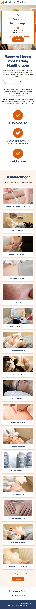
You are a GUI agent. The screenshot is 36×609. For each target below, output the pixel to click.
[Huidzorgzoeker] (13, 2)
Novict (30, 605)
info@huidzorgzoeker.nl (19, 595)
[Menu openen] (5, 604)
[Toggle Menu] (33, 2)
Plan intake (18, 39)
